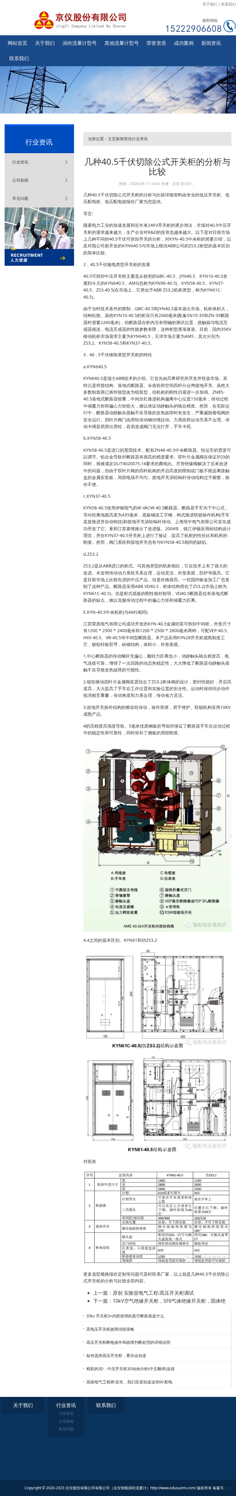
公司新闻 (20, 180)
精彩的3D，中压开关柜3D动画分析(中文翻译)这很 (130, 1368)
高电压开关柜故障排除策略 (110, 1329)
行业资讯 (20, 162)
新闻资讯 (211, 43)
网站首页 (17, 43)
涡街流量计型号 (79, 43)
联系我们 (228, 4)
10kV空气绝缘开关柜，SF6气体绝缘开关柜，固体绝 (169, 1300)
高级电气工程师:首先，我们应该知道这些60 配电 (129, 1382)
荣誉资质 (156, 43)
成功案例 (184, 43)
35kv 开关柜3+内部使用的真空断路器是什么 (125, 1316)
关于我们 (210, 4)
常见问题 (20, 198)
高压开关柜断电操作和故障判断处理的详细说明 (128, 1342)
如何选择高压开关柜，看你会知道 (116, 1355)
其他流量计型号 (121, 43)
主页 (112, 138)
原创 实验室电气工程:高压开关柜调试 (153, 1292)
